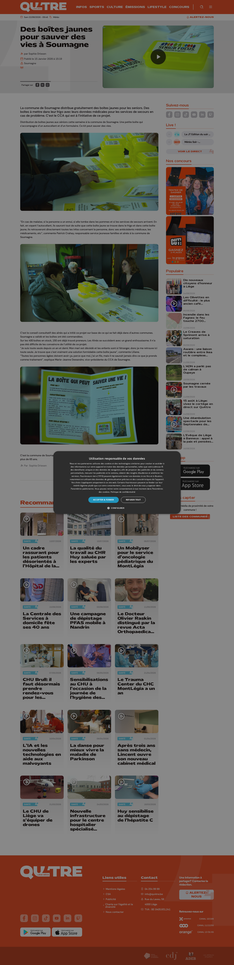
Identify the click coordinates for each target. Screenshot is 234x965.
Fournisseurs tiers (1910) (92, 476)
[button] (117, 508)
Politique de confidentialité (123, 492)
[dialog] (117, 482)
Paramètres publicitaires (82, 488)
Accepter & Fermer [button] (103, 499)
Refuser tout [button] (133, 499)
